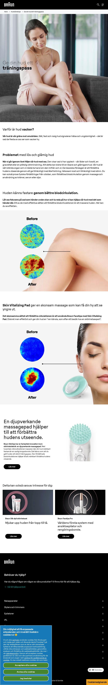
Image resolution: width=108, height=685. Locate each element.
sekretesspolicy (12, 653)
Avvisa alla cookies (26, 672)
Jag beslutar (26, 678)
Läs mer (12, 466)
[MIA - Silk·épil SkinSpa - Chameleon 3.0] (80, 440)
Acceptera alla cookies (26, 665)
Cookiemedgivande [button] (97, 682)
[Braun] (9, 4)
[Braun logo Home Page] (9, 4)
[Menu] (103, 5)
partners (15, 640)
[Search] (98, 4)
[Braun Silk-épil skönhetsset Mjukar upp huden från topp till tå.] (28, 502)
